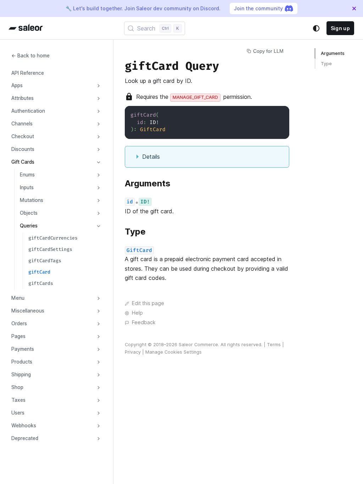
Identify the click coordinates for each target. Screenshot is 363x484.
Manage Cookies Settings (173, 352)
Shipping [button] (21, 374)
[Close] (354, 8)
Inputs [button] (27, 187)
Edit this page (148, 303)
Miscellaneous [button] (27, 311)
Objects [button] (29, 213)
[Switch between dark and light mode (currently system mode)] (316, 28)
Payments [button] (22, 349)
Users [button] (17, 413)
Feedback (143, 322)
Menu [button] (17, 298)
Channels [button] (22, 123)
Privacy (133, 352)
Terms (274, 344)
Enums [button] (27, 175)
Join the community (258, 8)
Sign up (340, 28)
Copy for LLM (268, 51)
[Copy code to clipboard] (280, 114)
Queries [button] (29, 226)
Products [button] (21, 362)
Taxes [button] (18, 400)
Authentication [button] (28, 111)
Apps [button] (17, 85)
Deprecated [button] (24, 438)
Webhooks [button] (23, 425)
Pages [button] (18, 336)
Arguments (333, 53)
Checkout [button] (22, 136)
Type (326, 63)
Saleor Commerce (198, 344)
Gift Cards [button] (22, 162)
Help (137, 313)
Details (151, 156)
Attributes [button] (22, 98)
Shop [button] (17, 387)
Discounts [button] (22, 149)
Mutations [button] (31, 200)
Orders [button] (19, 323)
